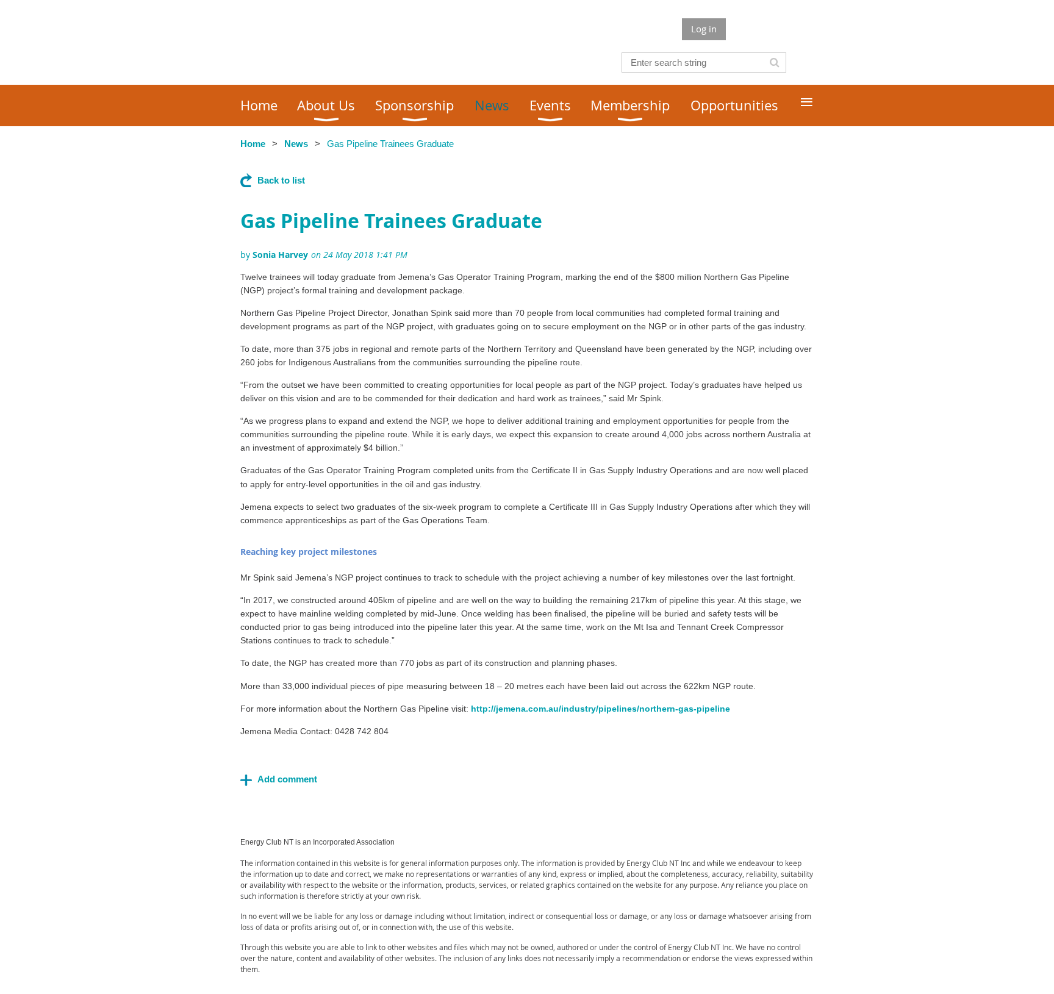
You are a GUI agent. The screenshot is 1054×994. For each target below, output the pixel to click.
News (296, 143)
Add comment (287, 779)
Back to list (281, 180)
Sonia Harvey (280, 254)
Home (252, 143)
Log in (704, 29)
